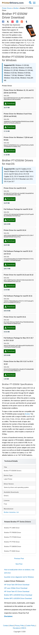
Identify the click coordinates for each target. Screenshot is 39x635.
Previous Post (19, 558)
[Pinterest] (12, 22)
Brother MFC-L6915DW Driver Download (18, 595)
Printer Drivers (7, 8)
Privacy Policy (20, 625)
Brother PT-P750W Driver (12, 537)
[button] (30, 3)
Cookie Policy (30, 625)
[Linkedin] (17, 22)
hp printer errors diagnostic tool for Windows (19, 577)
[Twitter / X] (8, 22)
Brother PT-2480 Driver (12, 528)
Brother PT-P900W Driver (12, 532)
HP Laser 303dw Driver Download (15, 588)
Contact (5, 625)
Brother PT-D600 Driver (12, 551)
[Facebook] (3, 22)
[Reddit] (22, 22)
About (12, 625)
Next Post (19, 564)
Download (11, 103)
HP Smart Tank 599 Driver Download (16, 585)
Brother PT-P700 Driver (12, 542)
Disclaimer (8, 616)
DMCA (23, 628)
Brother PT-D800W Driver (12, 546)
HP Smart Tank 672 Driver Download (16, 591)
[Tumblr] (26, 22)
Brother (16, 8)
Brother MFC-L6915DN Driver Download (18, 598)
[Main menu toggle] (34, 3)
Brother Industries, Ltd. (11, 512)
